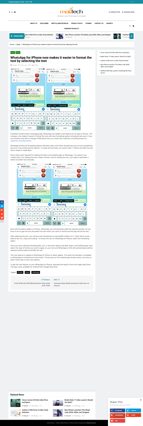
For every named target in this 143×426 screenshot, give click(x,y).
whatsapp (35, 272)
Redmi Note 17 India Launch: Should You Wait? (116, 56)
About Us (33, 23)
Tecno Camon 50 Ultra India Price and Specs (115, 52)
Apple (12, 52)
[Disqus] (51, 316)
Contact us (99, 23)
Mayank (14, 65)
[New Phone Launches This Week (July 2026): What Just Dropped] (44, 37)
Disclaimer (44, 23)
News (18, 52)
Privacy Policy (77, 23)
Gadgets (109, 23)
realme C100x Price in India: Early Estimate (114, 60)
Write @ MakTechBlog (59, 23)
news (27, 272)
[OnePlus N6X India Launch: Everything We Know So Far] (102, 37)
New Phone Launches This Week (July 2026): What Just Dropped (73, 35)
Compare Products (71, 28)
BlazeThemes (91, 423)
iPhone (20, 272)
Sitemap (89, 23)
